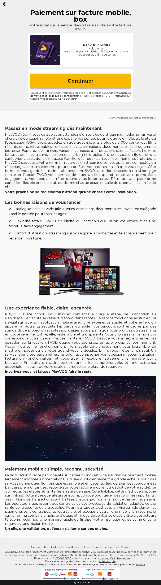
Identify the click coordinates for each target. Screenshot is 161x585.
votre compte (107, 561)
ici (47, 554)
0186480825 (63, 558)
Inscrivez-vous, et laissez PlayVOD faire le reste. (48, 372)
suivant (140, 564)
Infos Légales (56, 547)
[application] (80, 418)
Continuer (80, 81)
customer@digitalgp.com (114, 558)
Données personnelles (105, 547)
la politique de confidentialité (63, 95)
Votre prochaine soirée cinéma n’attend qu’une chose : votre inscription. (71, 192)
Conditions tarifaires (78, 547)
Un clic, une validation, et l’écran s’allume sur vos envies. (56, 529)
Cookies (125, 547)
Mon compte (39, 547)
